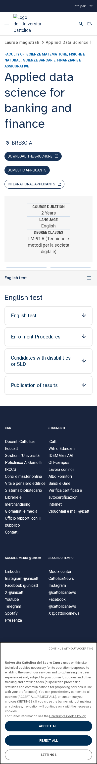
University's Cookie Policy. (67, 716)
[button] (81, 24)
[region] (48, 703)
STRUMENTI (56, 428)
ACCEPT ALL (48, 726)
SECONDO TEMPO (61, 558)
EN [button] (90, 23)
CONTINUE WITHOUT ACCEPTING (71, 648)
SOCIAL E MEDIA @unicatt (23, 558)
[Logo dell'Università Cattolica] (32, 23)
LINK (8, 428)
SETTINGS (48, 755)
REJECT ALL (48, 740)
